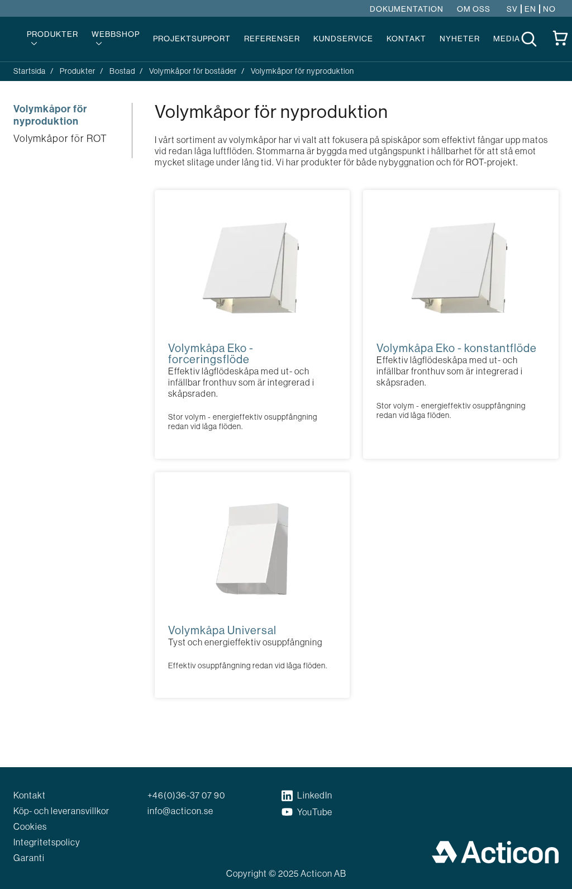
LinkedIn (314, 795)
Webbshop (116, 34)
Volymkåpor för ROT (60, 138)
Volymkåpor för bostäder (193, 70)
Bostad (122, 70)
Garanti (29, 858)
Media (506, 38)
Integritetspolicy (46, 842)
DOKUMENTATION (407, 8)
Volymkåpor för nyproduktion (50, 115)
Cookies (30, 826)
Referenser (272, 38)
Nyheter (460, 38)
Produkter (52, 34)
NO (549, 8)
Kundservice (343, 38)
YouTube (314, 812)
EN (530, 8)
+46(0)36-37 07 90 (186, 795)
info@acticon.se (180, 811)
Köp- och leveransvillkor (61, 811)
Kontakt (406, 38)
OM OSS (473, 8)
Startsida (29, 70)
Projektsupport (192, 38)
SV (512, 8)
